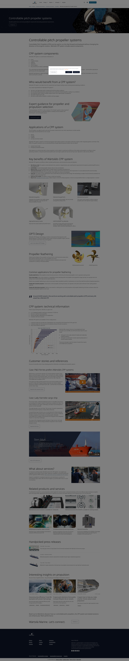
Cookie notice (66, 69)
